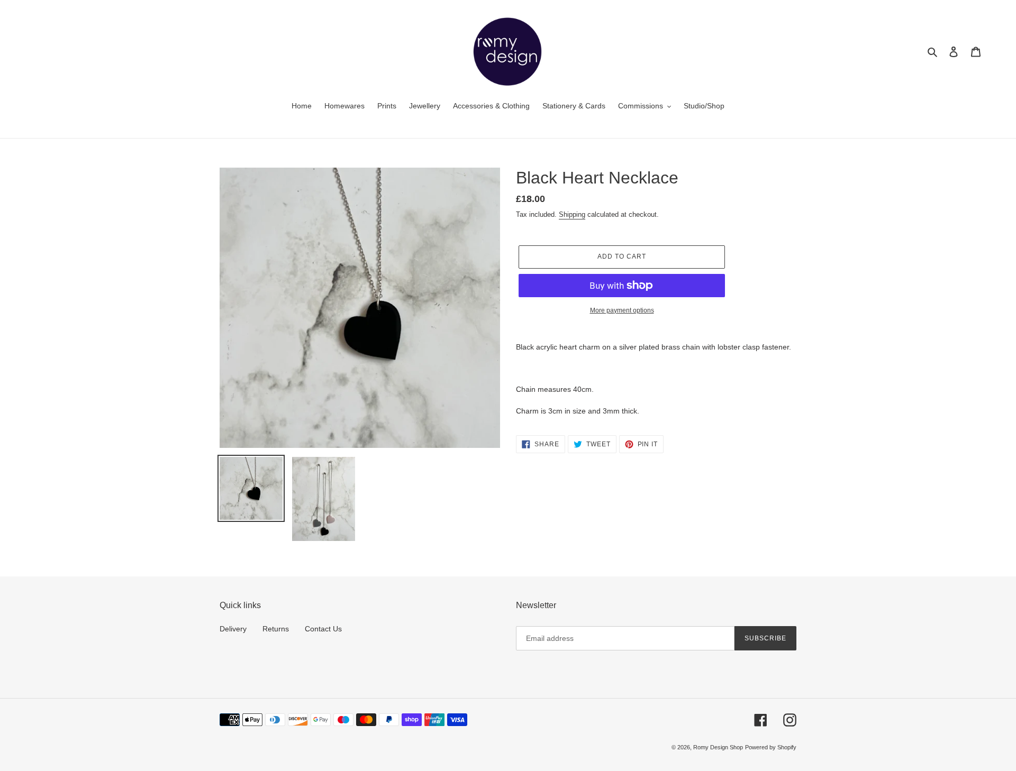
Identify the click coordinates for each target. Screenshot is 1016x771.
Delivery (233, 629)
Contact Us (323, 629)
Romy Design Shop (718, 747)
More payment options (622, 310)
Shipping (572, 214)
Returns (275, 629)
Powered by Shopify (770, 747)
